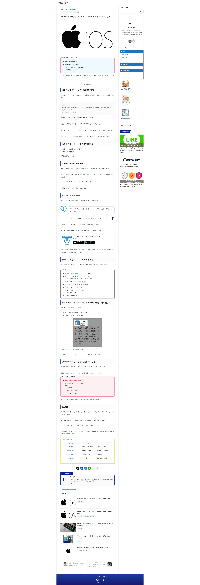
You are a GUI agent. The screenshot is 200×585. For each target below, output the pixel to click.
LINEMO (71, 447)
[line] (89, 468)
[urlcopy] (97, 468)
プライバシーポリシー (96, 576)
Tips (124, 51)
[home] (72, 483)
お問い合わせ (105, 576)
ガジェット (125, 61)
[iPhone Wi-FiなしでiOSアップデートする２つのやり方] (85, 468)
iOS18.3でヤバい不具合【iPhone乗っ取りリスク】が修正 (93, 498)
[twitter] (77, 468)
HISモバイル (71, 458)
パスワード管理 (126, 73)
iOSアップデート (66, 489)
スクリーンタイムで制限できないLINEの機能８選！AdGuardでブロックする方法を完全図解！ (131, 150)
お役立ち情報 (126, 70)
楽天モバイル (70, 450)
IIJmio (71, 454)
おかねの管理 (125, 77)
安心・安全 (125, 64)
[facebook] (81, 468)
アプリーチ (90, 238)
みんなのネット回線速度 (72, 349)
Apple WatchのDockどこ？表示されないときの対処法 (92, 547)
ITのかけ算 (63, 3)
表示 (90, 84)
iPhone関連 (73, 489)
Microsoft (124, 57)
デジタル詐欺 (125, 67)
